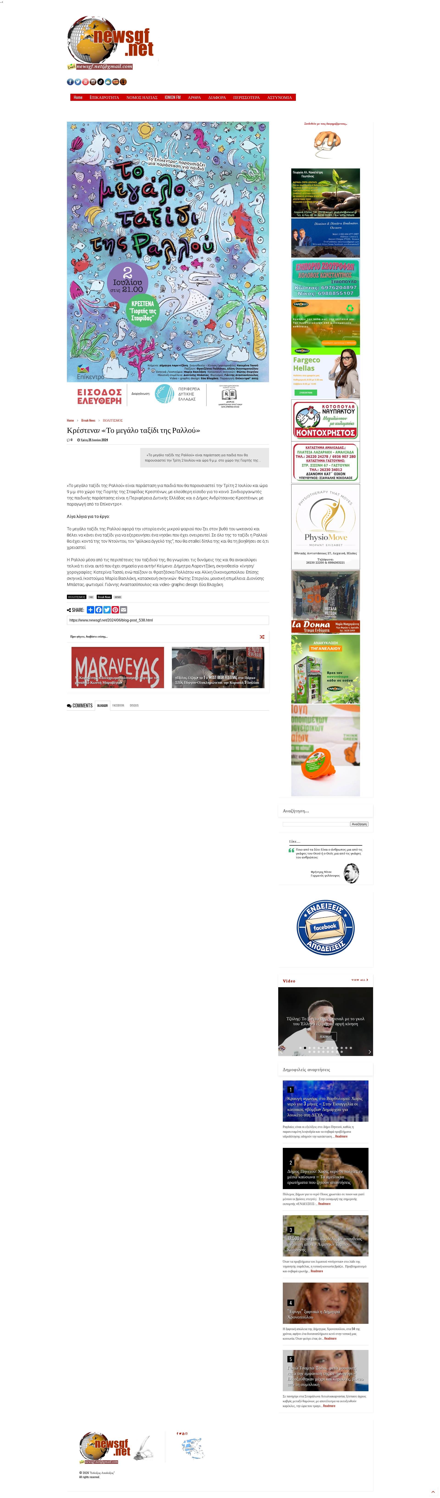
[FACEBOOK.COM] (70, 84)
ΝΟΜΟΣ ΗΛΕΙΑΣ (141, 97)
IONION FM (173, 97)
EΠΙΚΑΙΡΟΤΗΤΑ (104, 97)
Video (289, 981)
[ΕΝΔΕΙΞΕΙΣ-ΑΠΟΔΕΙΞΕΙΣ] (115, 84)
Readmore (326, 1037)
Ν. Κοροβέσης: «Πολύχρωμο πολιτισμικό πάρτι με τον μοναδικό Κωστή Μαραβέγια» (117, 680)
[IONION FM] (123, 84)
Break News (88, 420)
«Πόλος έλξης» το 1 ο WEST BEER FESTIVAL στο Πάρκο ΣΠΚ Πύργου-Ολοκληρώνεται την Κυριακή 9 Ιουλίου (217, 680)
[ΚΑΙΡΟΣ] (108, 84)
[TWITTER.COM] (77, 84)
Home (78, 97)
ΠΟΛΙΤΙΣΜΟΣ (113, 420)
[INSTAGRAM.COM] (93, 84)
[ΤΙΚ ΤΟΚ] (100, 84)
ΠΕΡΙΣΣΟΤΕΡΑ (246, 97)
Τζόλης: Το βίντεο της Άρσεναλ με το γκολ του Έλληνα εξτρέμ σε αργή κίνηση (325, 1021)
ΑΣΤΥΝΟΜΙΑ (279, 97)
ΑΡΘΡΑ (194, 97)
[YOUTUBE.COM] (86, 84)
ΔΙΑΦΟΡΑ (217, 97)
